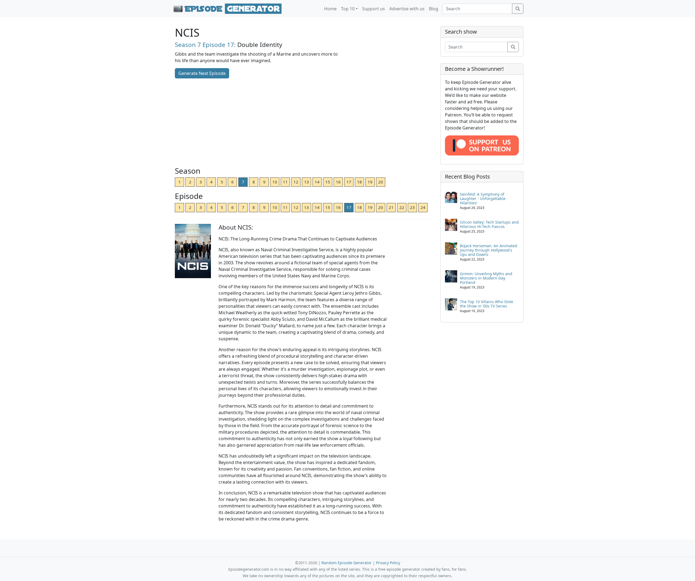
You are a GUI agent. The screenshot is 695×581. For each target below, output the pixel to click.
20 (380, 182)
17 (348, 182)
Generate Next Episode (202, 73)
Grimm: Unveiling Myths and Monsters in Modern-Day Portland (486, 278)
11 (285, 182)
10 (274, 182)
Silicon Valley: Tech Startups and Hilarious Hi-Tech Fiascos (489, 224)
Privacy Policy (388, 562)
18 (359, 182)
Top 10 (348, 9)
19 (370, 182)
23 (412, 207)
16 (338, 182)
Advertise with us (407, 9)
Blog (433, 9)
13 (306, 182)
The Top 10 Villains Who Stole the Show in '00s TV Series (486, 304)
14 (317, 182)
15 (327, 182)
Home (330, 9)
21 (391, 207)
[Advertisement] (303, 123)
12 (295, 182)
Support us (373, 9)
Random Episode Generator (346, 562)
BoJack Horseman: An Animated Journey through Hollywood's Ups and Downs (488, 250)
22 (401, 207)
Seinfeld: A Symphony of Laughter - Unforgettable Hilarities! (483, 198)
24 (423, 207)
